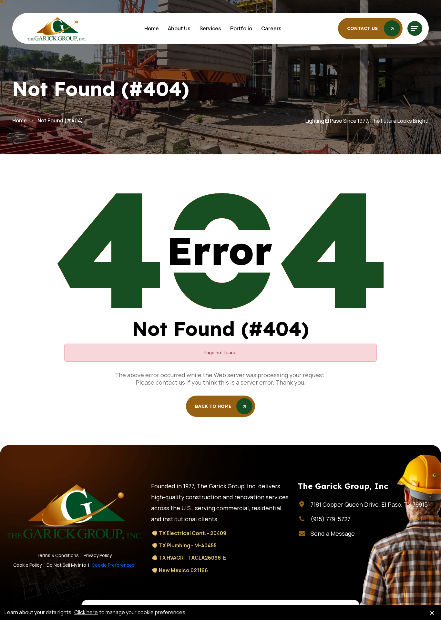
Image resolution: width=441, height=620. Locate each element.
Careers (271, 28)
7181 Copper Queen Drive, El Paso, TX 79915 (369, 504)
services (210, 28)
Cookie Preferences (113, 565)
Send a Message (333, 533)
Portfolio (241, 28)
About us (179, 28)
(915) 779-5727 (330, 519)
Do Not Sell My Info (66, 565)
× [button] (432, 612)
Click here (86, 612)
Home (151, 28)
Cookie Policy (27, 565)
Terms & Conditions (57, 555)
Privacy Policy (98, 555)
